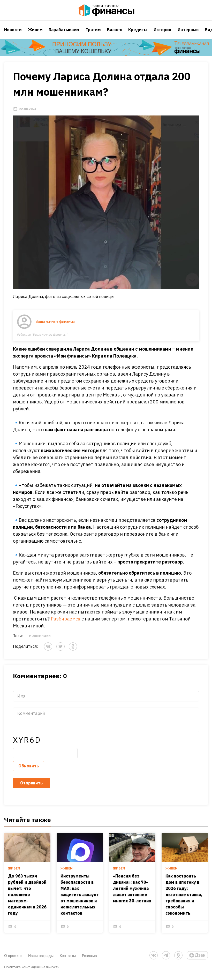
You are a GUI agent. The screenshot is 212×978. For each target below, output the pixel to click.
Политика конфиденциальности (32, 967)
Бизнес (114, 29)
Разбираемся (65, 619)
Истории (162, 29)
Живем (35, 29)
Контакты (68, 955)
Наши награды (41, 955)
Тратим (93, 29)
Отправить (31, 782)
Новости (13, 29)
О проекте (13, 955)
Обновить (28, 765)
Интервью (188, 29)
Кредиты (137, 29)
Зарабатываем (64, 29)
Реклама (89, 955)
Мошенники (40, 636)
